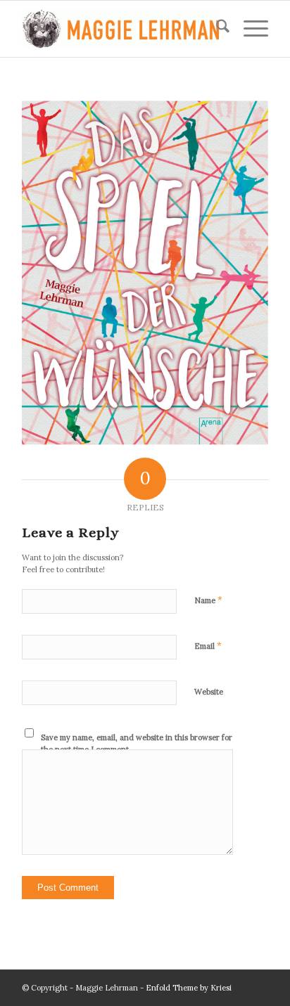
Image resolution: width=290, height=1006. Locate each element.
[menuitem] (215, 29)
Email (208, 646)
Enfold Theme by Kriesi (189, 988)
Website (208, 692)
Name (208, 600)
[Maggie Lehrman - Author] (120, 29)
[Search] (215, 29)
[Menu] (248, 29)
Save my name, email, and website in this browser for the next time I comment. (136, 743)
